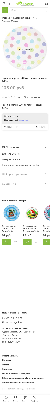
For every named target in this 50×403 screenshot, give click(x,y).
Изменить (23, 120)
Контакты (7, 369)
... (37, 17)
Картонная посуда (22, 17)
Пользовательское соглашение (18, 382)
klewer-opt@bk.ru (12, 322)
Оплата (5, 364)
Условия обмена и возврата (16, 373)
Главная (6, 17)
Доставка (6, 360)
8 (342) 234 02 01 (12, 318)
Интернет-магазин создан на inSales (18, 388)
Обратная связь (10, 355)
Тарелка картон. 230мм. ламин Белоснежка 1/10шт (31, 228)
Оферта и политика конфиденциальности (23, 378)
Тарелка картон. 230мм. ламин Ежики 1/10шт (9, 228)
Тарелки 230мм (10, 21)
